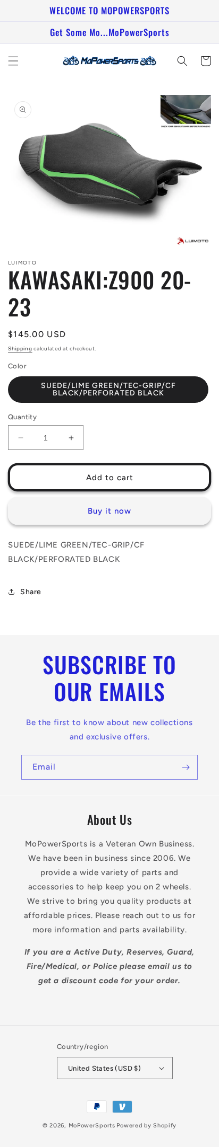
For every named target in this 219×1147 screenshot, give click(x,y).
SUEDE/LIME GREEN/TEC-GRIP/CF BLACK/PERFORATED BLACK (108, 389)
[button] (13, 61)
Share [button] (30, 591)
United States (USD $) (104, 1068)
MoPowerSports (92, 1125)
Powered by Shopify (146, 1125)
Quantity (22, 417)
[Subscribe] (185, 767)
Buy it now (109, 511)
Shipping (20, 348)
